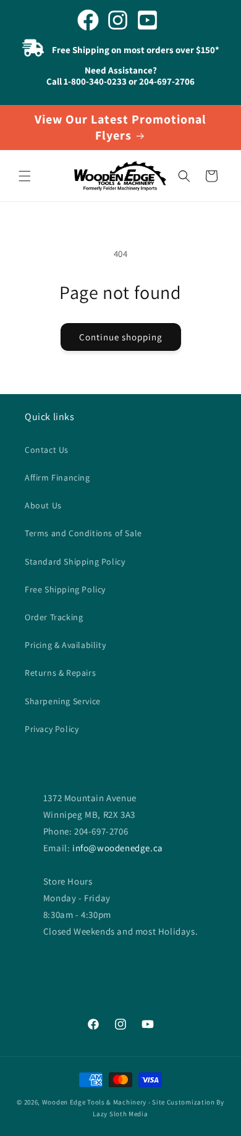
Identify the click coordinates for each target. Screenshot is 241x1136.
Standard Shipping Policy (75, 561)
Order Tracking (54, 617)
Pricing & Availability (65, 644)
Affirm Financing (57, 477)
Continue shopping (121, 337)
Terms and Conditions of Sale (83, 533)
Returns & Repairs (60, 672)
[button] (24, 176)
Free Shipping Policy (65, 589)
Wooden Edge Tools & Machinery (94, 1102)
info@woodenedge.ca (117, 848)
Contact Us (47, 449)
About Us (43, 505)
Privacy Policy (51, 728)
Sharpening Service (63, 701)
